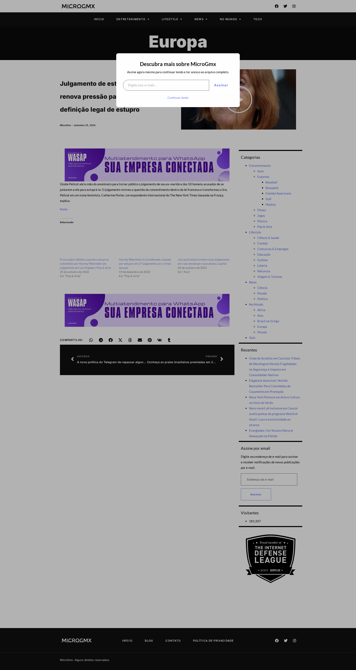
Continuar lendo (178, 97)
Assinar (221, 85)
